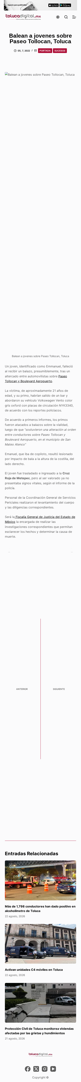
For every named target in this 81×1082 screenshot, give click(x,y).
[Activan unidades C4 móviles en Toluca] (40, 944)
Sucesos (59, 50)
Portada (45, 50)
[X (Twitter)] (36, 1069)
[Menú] (74, 17)
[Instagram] (44, 1069)
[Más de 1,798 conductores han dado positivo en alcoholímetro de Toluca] (40, 880)
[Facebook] (28, 1069)
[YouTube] (53, 1069)
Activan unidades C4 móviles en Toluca (34, 970)
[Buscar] (66, 17)
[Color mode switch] (58, 17)
